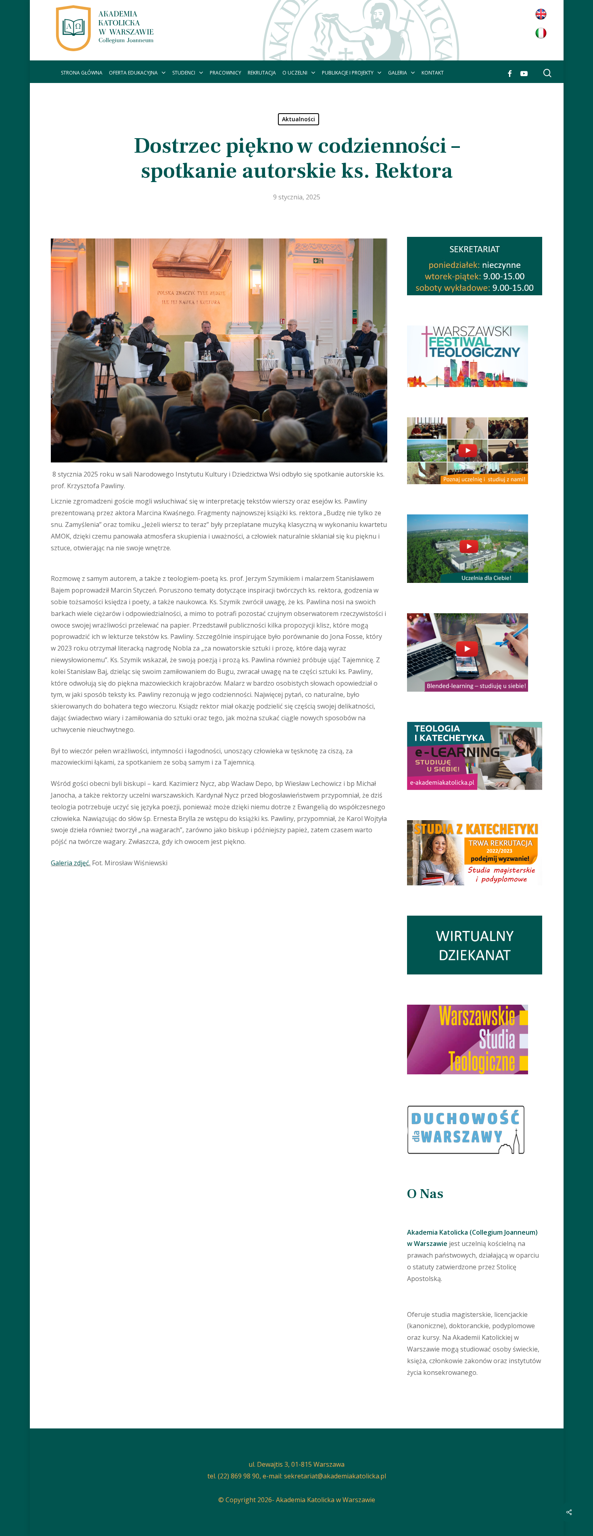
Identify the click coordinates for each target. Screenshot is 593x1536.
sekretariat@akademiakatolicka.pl (335, 1476)
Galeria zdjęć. (70, 862)
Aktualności (298, 119)
